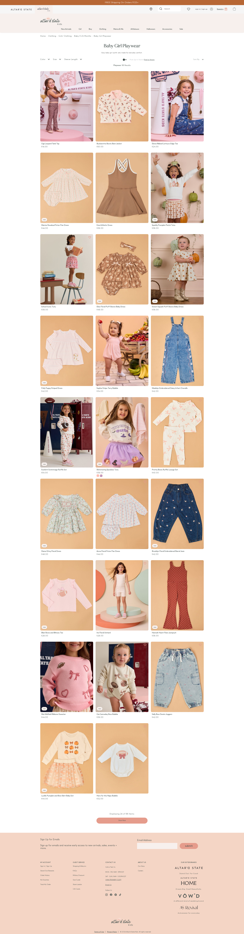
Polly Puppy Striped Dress (51, 388)
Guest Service (79, 862)
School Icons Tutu (48, 307)
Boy (90, 29)
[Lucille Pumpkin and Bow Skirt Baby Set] (66, 758)
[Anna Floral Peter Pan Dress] (122, 514)
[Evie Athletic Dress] (122, 188)
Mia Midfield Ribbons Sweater (53, 714)
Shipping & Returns (79, 866)
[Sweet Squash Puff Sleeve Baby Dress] (177, 269)
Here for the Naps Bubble (107, 796)
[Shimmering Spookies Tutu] (122, 432)
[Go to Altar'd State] (188, 868)
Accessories (167, 29)
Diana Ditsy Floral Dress (51, 551)
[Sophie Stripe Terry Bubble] (122, 351)
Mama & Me (118, 29)
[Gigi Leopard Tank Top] (66, 106)
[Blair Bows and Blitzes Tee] (66, 595)
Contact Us (110, 862)
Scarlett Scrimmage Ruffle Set (54, 470)
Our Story (141, 866)
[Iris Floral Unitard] (122, 595)
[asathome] (188, 881)
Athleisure (135, 29)
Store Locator (77, 884)
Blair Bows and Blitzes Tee (52, 633)
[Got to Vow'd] (189, 895)
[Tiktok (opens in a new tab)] (120, 895)
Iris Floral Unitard (104, 633)
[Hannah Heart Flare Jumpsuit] (177, 595)
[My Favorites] (89, 74)
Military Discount (78, 875)
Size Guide (76, 880)
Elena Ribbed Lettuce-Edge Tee (165, 144)
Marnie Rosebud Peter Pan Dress (55, 225)
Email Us (108, 885)
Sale (181, 29)
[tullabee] (122, 20)
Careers (140, 871)
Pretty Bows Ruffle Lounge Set (165, 470)
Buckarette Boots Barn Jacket (109, 144)
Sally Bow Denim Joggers (162, 714)
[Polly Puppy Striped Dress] (66, 351)
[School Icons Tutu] (66, 269)
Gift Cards (76, 889)
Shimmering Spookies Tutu (107, 470)
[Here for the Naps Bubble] (122, 758)
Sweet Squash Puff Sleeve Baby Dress (168, 307)
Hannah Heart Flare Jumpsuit (164, 633)
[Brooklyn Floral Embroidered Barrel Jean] (177, 514)
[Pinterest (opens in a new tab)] (115, 895)
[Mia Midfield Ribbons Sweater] (66, 677)
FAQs (75, 871)
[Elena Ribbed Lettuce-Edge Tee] (177, 106)
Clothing (102, 29)
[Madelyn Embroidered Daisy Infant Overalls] (177, 351)
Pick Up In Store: (136, 60)
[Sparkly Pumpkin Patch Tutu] (177, 188)
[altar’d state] (21, 9)
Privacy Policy (112, 932)
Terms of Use (99, 932)
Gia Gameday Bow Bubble (107, 714)
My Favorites (44, 880)
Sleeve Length (71, 59)
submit (189, 846)
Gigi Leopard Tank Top (50, 144)
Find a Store (149, 60)
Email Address (144, 840)
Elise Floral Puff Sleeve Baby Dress (111, 307)
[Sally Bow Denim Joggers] (177, 677)
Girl (80, 29)
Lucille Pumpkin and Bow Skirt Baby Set (57, 796)
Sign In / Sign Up (46, 866)
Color (43, 59)
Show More (122, 820)
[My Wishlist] (188, 9)
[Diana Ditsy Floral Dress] (66, 514)
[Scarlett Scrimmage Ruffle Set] (66, 432)
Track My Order (45, 884)
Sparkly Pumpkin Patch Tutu (163, 225)
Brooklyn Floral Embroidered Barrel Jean (168, 551)
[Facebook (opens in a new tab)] (111, 895)
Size (55, 59)
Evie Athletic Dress (104, 225)
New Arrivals (66, 29)
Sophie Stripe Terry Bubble (107, 388)
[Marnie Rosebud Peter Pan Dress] (66, 188)
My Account (45, 862)
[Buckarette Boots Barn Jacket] (122, 106)
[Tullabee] (122, 921)
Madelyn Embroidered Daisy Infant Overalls (170, 388)
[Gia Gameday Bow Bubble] (122, 677)
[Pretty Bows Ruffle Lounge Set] (177, 432)
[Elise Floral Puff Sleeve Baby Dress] (122, 269)
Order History (45, 875)
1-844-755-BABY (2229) (113, 880)
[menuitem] (66, 29)
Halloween (151, 29)
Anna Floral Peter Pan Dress (108, 551)
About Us (142, 862)
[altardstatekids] (43, 9)
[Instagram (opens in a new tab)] (106, 895)
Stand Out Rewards (47, 871)
